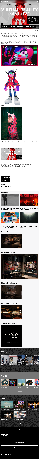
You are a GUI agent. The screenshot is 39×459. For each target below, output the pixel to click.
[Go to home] (4, 1)
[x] (4, 187)
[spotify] (1, 187)
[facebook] (6, 187)
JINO (28, 40)
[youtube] (8, 187)
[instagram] (10, 187)
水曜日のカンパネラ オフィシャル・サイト (7, 171)
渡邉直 (15, 40)
